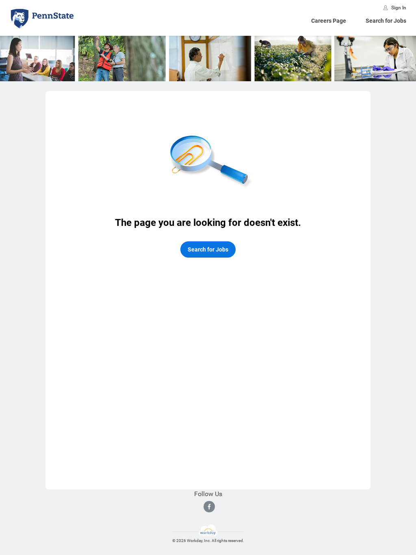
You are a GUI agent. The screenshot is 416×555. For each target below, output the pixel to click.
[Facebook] (209, 506)
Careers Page (328, 20)
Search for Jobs (386, 20)
